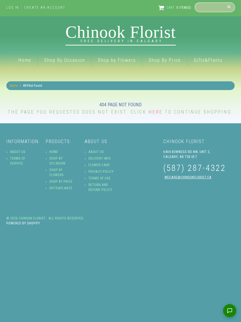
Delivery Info (99, 158)
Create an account (44, 7)
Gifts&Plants (208, 60)
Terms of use (99, 178)
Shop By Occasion (64, 60)
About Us (18, 152)
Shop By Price (165, 60)
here (156, 112)
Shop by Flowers (117, 60)
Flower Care (99, 165)
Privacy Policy (101, 171)
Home (24, 60)
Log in (12, 7)
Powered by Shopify (23, 223)
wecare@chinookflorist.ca (188, 177)
